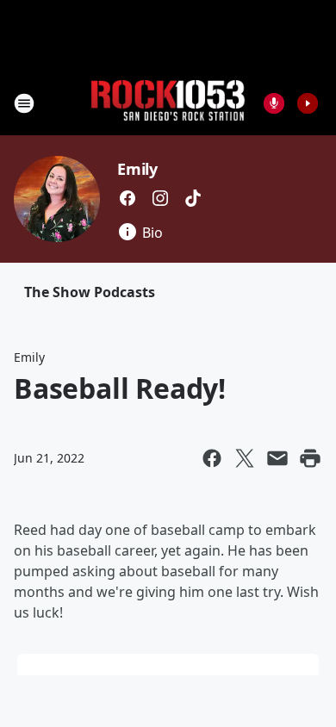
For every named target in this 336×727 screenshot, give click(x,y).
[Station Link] (168, 103)
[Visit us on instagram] (160, 198)
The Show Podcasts (89, 292)
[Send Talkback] (274, 103)
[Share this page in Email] (277, 458)
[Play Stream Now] (307, 103)
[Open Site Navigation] (24, 103)
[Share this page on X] (245, 458)
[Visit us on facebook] (127, 198)
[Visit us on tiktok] (193, 198)
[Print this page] (310, 458)
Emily (137, 168)
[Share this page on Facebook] (212, 458)
